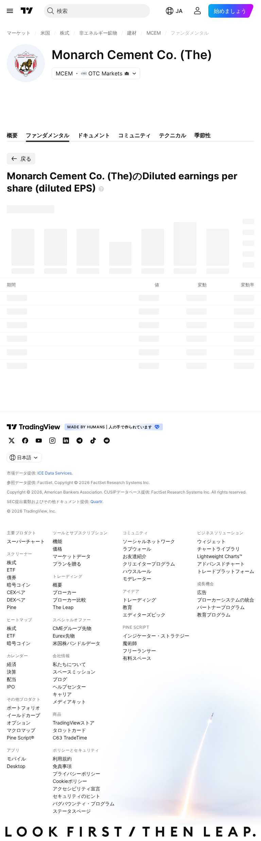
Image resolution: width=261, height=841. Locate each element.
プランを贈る (67, 564)
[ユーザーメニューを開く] (197, 11)
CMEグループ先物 (72, 628)
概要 (57, 585)
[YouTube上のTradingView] (39, 440)
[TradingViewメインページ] (33, 427)
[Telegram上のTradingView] (79, 440)
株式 (11, 562)
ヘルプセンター (69, 687)
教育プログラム (213, 615)
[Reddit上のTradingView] (106, 440)
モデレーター (137, 578)
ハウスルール (137, 571)
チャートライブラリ (218, 549)
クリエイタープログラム (149, 564)
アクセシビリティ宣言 (76, 788)
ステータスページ (72, 811)
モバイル (16, 759)
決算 (11, 672)
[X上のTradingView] (11, 440)
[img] (127, 73)
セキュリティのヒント (76, 796)
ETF (11, 570)
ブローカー (64, 592)
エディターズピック (144, 615)
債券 (11, 577)
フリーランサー (139, 651)
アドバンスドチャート (221, 564)
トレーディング (139, 600)
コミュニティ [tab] (134, 135)
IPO (11, 687)
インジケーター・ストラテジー (156, 636)
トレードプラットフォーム (225, 571)
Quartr (96, 501)
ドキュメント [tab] (93, 135)
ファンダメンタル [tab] (47, 135)
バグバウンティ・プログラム (84, 803)
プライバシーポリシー (76, 773)
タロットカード (69, 730)
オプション (19, 723)
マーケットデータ (72, 556)
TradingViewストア (73, 723)
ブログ (60, 679)
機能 (57, 541)
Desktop (16, 766)
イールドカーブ (23, 715)
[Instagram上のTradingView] (52, 440)
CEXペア (16, 592)
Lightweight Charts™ (219, 556)
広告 (202, 592)
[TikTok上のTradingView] (93, 440)
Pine (11, 607)
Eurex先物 (64, 636)
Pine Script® (20, 737)
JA (179, 10)
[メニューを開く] (10, 11)
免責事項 (62, 766)
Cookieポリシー (70, 781)
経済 (11, 664)
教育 (127, 607)
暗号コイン (19, 585)
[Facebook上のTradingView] (25, 440)
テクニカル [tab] (172, 135)
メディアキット (69, 701)
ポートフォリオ (23, 708)
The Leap (63, 607)
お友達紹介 (134, 556)
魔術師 (130, 643)
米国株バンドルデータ (76, 643)
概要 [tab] (12, 135)
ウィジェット (211, 541)
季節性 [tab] (202, 135)
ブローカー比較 (69, 600)
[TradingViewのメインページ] (27, 11)
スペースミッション (74, 672)
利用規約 (62, 759)
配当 (11, 679)
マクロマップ (21, 730)
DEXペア (16, 600)
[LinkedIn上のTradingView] (66, 440)
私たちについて (69, 664)
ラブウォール (137, 549)
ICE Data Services (54, 473)
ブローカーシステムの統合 (225, 600)
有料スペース (137, 658)
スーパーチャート (26, 541)
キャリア (62, 694)
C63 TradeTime (70, 737)
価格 (57, 549)
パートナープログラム (221, 607)
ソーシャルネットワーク (149, 541)
